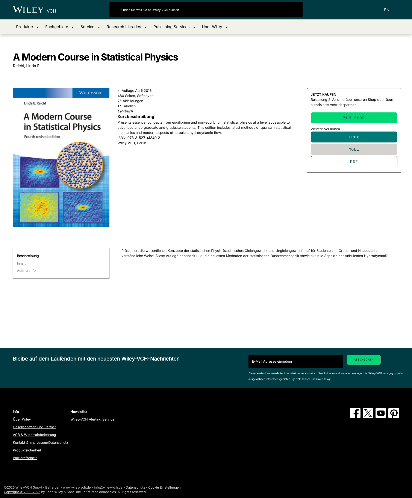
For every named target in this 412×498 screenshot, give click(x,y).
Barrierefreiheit (25, 458)
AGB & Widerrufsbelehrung (34, 435)
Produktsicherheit (27, 450)
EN (386, 10)
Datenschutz (135, 487)
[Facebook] (355, 417)
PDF (354, 161)
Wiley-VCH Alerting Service (92, 419)
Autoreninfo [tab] (26, 270)
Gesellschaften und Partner (34, 427)
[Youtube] (381, 417)
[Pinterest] (393, 417)
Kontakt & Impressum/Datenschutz (40, 442)
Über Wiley (22, 419)
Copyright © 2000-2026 (22, 492)
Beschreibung (28, 256)
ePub (354, 136)
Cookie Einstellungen (164, 487)
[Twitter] (368, 417)
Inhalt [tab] (21, 263)
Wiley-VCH (38, 9)
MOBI (354, 149)
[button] (27, 27)
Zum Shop (354, 117)
